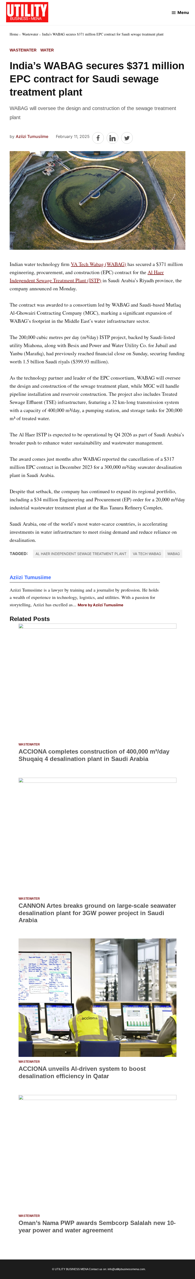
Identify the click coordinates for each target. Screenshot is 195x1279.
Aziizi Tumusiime (32, 136)
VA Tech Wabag (147, 554)
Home (14, 34)
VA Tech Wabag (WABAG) (98, 264)
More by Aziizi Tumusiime (100, 605)
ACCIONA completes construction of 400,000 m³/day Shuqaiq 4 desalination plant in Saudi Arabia (94, 755)
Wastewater (30, 34)
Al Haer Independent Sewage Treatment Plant (81, 554)
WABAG (173, 554)
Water (47, 50)
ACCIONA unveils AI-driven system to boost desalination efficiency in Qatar (82, 1072)
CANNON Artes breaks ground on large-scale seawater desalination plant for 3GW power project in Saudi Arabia (97, 913)
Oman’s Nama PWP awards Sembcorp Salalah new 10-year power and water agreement (97, 1226)
